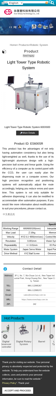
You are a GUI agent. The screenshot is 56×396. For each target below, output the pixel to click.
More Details (29, 133)
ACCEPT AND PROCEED (17, 390)
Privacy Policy (9, 383)
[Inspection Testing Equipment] (10, 331)
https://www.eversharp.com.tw (35, 299)
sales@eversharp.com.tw (35, 295)
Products (24, 45)
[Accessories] (28, 331)
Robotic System (39, 45)
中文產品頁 (9, 214)
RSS (46, 2)
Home (13, 45)
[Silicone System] (46, 331)
